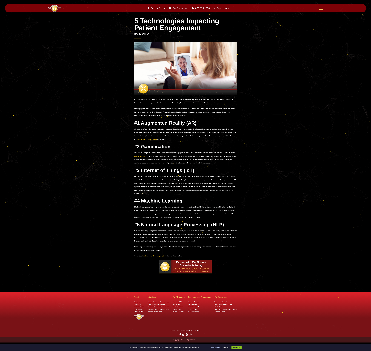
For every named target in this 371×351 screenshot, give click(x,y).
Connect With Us (178, 302)
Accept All (236, 347)
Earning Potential (178, 306)
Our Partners (218, 306)
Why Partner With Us (220, 302)
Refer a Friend (158, 8)
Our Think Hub (180, 8)
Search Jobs (223, 8)
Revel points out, (139, 156)
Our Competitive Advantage (223, 304)
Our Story (137, 302)
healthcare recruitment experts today (155, 256)
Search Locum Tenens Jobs (156, 304)
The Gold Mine (177, 309)
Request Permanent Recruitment (158, 306)
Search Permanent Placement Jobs (158, 302)
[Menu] (321, 8)
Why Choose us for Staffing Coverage (225, 309)
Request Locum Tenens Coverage (158, 309)
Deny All (225, 347)
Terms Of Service (139, 311)
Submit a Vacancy (219, 311)
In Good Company (178, 311)
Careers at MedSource (155, 311)
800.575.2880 (202, 8)
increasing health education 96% (146, 139)
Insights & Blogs (139, 306)
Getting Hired (177, 304)
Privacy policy (215, 347)
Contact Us (137, 304)
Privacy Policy (138, 309)
